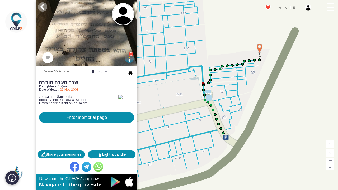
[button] (331, 8)
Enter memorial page (86, 117)
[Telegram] (87, 167)
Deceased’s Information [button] (57, 71)
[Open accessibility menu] (12, 178)
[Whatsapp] (98, 167)
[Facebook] (75, 167)
